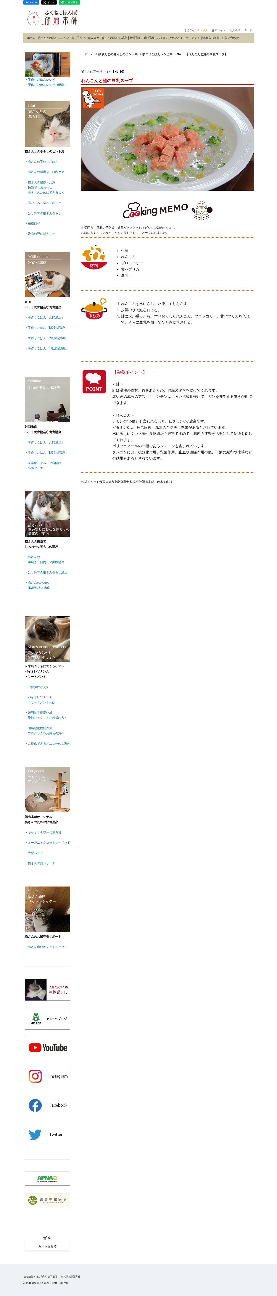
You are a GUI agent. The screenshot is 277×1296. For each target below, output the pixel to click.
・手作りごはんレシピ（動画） (46, 85)
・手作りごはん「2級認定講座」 (47, 338)
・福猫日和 (32, 223)
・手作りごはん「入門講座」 (44, 317)
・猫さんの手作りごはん (41, 161)
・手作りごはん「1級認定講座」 (47, 348)
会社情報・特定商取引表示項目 (41, 1276)
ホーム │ (32, 37)
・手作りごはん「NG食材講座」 (46, 327)
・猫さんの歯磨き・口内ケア (44, 172)
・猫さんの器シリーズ (40, 863)
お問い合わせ (230, 37)
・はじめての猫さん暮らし (43, 213)
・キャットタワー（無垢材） (44, 832)
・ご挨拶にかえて (37, 687)
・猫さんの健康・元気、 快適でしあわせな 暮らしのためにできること (44, 187)
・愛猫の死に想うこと (40, 233)
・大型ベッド (34, 853)
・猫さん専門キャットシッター (46, 947)
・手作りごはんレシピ (40, 79)
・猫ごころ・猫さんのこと (43, 203)
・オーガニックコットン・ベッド (47, 842)
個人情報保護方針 (70, 1276)
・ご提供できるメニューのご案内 (47, 743)
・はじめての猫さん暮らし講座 (46, 572)
